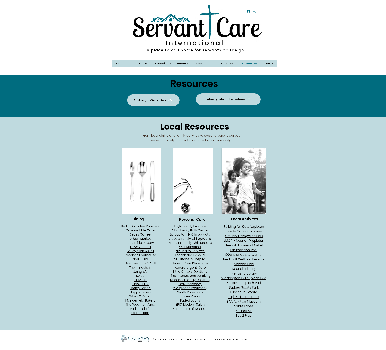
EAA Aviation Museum (244, 301)
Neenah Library (244, 269)
